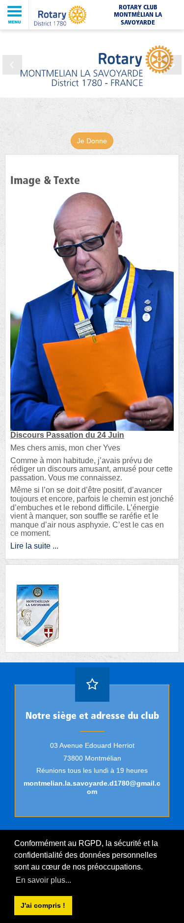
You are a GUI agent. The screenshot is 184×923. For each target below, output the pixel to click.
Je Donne (92, 141)
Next (172, 65)
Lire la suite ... (34, 546)
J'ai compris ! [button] (43, 905)
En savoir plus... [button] (43, 880)
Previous (12, 65)
